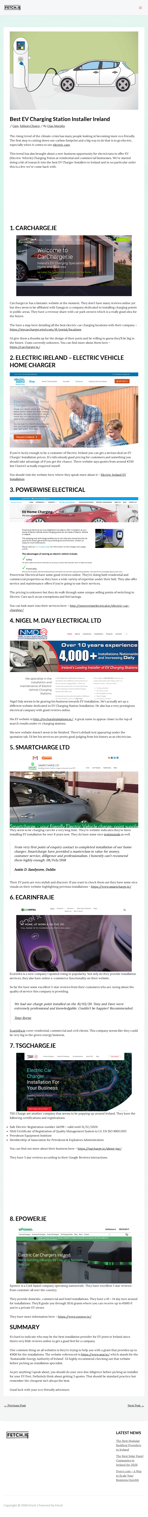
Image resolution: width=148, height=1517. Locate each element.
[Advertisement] (74, 198)
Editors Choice (30, 126)
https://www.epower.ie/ (75, 1316)
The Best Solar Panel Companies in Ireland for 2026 (129, 1460)
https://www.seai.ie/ (95, 1354)
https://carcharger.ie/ (25, 347)
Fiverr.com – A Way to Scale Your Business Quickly (129, 1475)
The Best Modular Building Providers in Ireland (128, 1445)
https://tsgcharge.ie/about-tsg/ (100, 1148)
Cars (15, 126)
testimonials (112, 834)
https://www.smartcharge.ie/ (111, 886)
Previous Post (15, 1405)
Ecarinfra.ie (17, 1030)
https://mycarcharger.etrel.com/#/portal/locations (45, 329)
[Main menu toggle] (140, 8)
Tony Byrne (22, 1018)
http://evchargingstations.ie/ (53, 719)
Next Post (136, 1405)
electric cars (61, 145)
